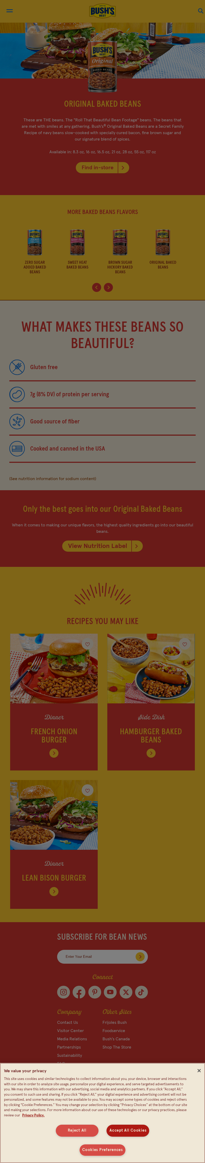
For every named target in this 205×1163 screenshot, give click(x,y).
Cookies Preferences (102, 1150)
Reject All (77, 1130)
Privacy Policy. (33, 1115)
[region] (102, 1113)
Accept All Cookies (127, 1130)
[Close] (199, 1071)
